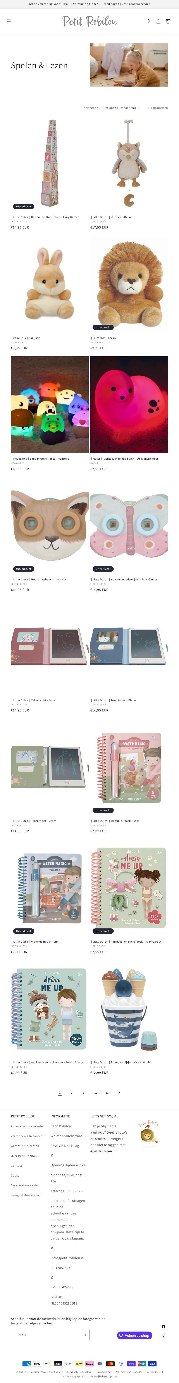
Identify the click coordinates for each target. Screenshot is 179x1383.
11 (107, 1093)
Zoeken (16, 1175)
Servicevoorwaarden (25, 1185)
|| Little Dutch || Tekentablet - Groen (34, 821)
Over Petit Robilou (24, 1156)
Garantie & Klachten (25, 1146)
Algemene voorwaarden (129, 1371)
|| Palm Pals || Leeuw (103, 338)
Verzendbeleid (155, 1371)
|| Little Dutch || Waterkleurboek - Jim (35, 941)
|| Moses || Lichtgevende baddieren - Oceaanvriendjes (124, 458)
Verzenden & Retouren (27, 1136)
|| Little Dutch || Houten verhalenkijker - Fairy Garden (124, 579)
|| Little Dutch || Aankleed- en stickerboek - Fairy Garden (126, 941)
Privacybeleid (103, 1371)
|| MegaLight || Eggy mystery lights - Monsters (40, 458)
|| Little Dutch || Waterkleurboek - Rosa (114, 821)
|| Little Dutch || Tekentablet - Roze (33, 700)
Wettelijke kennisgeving (103, 1376)
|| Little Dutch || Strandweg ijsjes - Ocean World (120, 1062)
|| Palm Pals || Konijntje (25, 338)
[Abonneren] (84, 1335)
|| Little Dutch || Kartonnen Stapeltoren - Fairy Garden (45, 217)
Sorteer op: (91, 108)
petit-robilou (32, 1371)
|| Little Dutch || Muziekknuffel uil (111, 217)
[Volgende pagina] (119, 1092)
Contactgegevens (76, 1376)
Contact (16, 1166)
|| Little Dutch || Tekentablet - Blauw (113, 700)
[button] (9, 21)
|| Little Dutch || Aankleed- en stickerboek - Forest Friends (47, 1062)
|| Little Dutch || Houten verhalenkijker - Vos (39, 579)
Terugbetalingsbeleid (26, 1195)
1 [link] (60, 1092)
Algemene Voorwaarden (28, 1126)
